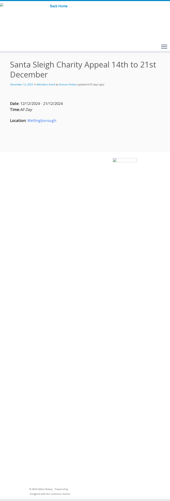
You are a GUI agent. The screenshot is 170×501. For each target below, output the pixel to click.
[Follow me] (157, 10)
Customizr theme (60, 493)
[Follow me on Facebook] (151, 10)
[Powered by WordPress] (70, 488)
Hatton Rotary (45, 489)
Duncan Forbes (67, 84)
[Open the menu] (164, 47)
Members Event (46, 84)
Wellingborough (41, 120)
